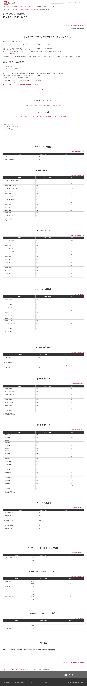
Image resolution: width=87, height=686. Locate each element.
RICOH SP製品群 (29, 105)
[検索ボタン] (64, 2)
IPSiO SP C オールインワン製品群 (43, 116)
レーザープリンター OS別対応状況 (31, 9)
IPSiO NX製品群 (47, 105)
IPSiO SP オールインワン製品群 (59, 116)
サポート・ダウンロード (12, 9)
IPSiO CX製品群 (48, 93)
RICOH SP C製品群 (28, 93)
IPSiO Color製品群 (57, 93)
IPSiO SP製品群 (38, 105)
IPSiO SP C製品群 (38, 93)
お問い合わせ (47, 682)
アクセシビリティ (32, 682)
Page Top (81, 675)
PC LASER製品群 (56, 105)
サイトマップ (40, 682)
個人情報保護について (8, 682)
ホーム (5, 9)
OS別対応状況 (21, 9)
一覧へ (77, 674)
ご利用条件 (17, 682)
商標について (23, 682)
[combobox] (57, 3)
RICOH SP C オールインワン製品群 (27, 116)
